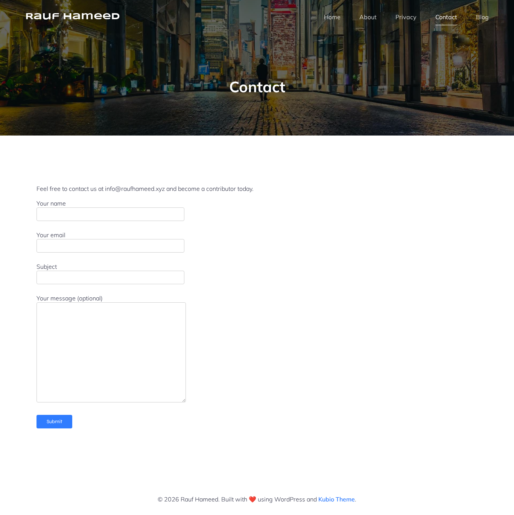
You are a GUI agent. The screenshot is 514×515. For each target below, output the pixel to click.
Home (332, 17)
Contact (446, 17)
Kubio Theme (336, 499)
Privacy (406, 17)
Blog (482, 17)
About (368, 17)
